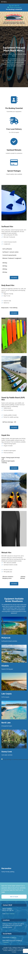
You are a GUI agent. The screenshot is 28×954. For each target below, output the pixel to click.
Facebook (13, 937)
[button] (4, 2)
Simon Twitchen (10, 913)
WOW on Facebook (15, 7)
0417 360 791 (15, 5)
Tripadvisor (6, 942)
